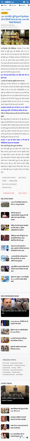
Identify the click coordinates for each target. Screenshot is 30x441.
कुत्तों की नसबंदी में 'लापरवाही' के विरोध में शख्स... (18, 348)
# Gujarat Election (19, 365)
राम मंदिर (4, 181)
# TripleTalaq (6, 372)
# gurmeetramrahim (16, 370)
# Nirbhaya (19, 374)
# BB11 (19, 368)
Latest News (6, 383)
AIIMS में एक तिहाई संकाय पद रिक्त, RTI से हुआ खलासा (19, 203)
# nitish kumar (16, 372)
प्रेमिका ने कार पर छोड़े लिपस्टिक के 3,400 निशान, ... (19, 331)
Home (5, 5)
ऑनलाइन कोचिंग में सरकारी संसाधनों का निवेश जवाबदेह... (18, 418)
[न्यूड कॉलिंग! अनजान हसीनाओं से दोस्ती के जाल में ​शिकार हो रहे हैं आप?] (5, 269)
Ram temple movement (9, 184)
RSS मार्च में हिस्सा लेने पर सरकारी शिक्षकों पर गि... (17, 435)
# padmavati (6, 368)
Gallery (14, 5)
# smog (13, 368)
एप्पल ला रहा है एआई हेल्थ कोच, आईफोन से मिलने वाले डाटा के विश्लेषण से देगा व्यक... (20, 248)
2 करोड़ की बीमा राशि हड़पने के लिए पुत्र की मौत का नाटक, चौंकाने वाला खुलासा (19, 258)
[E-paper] (24, 2)
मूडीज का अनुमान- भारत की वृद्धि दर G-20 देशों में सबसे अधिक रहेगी (20, 279)
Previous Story (9, 193)
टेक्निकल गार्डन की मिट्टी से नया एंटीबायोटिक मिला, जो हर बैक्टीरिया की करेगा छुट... (19, 238)
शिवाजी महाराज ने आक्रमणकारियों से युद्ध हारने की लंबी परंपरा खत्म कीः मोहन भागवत (19, 216)
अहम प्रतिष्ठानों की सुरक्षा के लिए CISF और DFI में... (19, 410)
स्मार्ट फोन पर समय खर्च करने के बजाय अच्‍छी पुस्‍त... (19, 426)
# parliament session (16, 363)
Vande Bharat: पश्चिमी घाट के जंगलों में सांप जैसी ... (19, 322)
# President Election (9, 374)
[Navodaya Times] (9, 2)
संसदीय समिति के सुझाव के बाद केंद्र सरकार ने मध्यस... (13, 399)
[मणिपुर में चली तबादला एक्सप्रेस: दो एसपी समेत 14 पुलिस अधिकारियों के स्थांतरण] (5, 227)
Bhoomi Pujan (6, 187)
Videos (23, 5)
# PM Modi (6, 370)
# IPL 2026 (6, 363)
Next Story (22, 193)
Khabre (8, 10)
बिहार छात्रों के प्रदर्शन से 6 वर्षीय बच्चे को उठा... (14, 312)
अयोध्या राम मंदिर (13, 181)
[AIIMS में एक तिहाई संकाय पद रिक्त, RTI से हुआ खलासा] (5, 204)
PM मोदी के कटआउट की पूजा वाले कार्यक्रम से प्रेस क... (18, 339)
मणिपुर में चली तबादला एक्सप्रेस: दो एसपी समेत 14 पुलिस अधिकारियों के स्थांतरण (19, 227)
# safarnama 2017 (8, 365)
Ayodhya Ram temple (9, 178)
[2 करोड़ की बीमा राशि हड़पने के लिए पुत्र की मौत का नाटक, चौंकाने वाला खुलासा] (5, 258)
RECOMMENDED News (10, 296)
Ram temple (22, 178)
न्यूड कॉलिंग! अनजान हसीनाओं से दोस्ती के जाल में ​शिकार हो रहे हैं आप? (20, 268)
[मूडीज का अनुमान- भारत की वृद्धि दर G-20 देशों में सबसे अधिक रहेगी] (5, 279)
